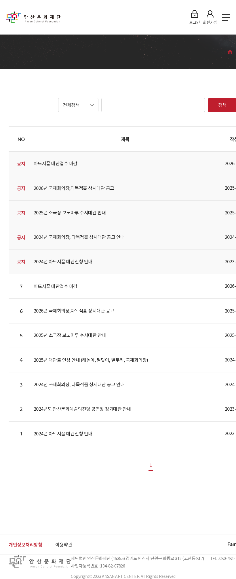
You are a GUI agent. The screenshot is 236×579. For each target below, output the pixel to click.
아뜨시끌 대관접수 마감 (55, 163)
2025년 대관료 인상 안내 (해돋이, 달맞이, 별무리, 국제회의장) (91, 360)
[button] (78, 105)
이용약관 (63, 544)
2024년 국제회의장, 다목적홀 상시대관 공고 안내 (79, 237)
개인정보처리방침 (25, 544)
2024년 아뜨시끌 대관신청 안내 (63, 261)
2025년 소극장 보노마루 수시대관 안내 (70, 213)
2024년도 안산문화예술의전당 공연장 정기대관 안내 (82, 409)
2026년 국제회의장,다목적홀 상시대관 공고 (74, 188)
